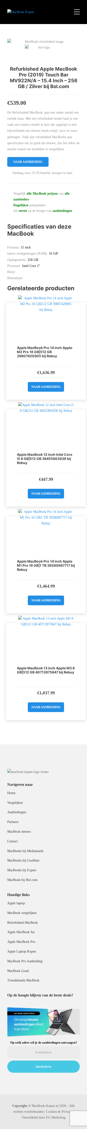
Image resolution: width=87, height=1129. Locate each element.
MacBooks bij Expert (21, 870)
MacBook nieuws (19, 831)
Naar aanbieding (28, 162)
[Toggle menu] (77, 12)
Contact (12, 841)
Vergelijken (15, 803)
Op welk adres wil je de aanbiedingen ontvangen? (43, 1042)
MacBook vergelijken (21, 913)
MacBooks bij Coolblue (23, 860)
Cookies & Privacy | (60, 1111)
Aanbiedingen (16, 812)
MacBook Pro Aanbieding (25, 961)
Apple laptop (16, 903)
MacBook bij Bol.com (22, 880)
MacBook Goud (18, 971)
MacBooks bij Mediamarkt (25, 851)
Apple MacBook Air (21, 932)
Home (11, 793)
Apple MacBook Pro (21, 942)
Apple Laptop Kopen (21, 951)
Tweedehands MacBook (23, 980)
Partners (12, 822)
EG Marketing (55, 1117)
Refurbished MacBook (22, 922)
